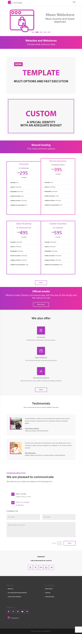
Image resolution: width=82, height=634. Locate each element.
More (41, 282)
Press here (41, 304)
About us (10, 588)
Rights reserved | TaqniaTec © (41, 631)
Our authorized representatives (17, 592)
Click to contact (22, 502)
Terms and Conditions (14, 596)
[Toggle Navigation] (74, 2)
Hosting (47, 592)
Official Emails (49, 596)
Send (69, 543)
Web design (48, 588)
